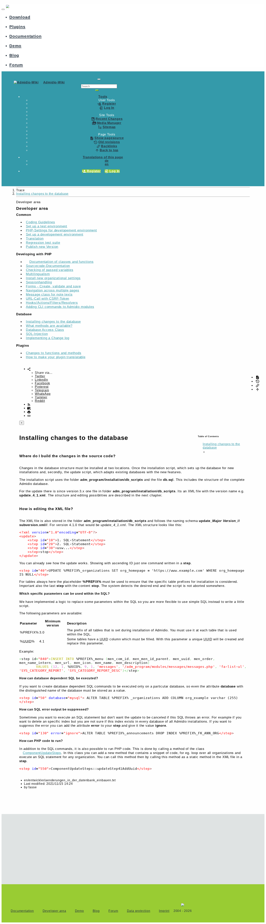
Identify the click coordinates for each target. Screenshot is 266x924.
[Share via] (29, 368)
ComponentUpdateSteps (42, 753)
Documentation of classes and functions (61, 262)
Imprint (164, 910)
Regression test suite (43, 243)
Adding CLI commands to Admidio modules (60, 307)
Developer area (54, 910)
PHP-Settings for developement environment (61, 230)
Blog (14, 55)
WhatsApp (42, 393)
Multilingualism (38, 274)
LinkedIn (41, 379)
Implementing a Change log (47, 338)
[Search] (97, 90)
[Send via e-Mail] (29, 408)
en (107, 164)
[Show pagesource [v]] (257, 377)
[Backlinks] (257, 385)
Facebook (42, 383)
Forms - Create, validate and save (53, 286)
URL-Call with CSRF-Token (47, 298)
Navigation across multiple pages (52, 290)
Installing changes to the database (42, 193)
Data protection (138, 910)
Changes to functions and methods (53, 353)
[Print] (29, 411)
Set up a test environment (46, 226)
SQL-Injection (37, 334)
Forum (16, 65)
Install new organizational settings (53, 278)
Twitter (40, 376)
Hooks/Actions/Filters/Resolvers (52, 303)
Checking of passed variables (49, 270)
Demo (15, 45)
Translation (35, 238)
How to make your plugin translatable (55, 357)
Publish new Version (42, 247)
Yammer (41, 397)
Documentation (25, 36)
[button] (102, 96)
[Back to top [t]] (257, 389)
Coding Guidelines (40, 222)
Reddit (40, 400)
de (107, 160)
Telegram (42, 390)
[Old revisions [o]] (257, 381)
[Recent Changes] (29, 404)
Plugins (17, 26)
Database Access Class (45, 330)
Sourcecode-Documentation (48, 266)
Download (19, 17)
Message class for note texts (49, 294)
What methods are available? (49, 326)
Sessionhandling (39, 282)
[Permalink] (29, 415)
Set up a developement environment (54, 234)
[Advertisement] (99, 847)
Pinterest (41, 386)
